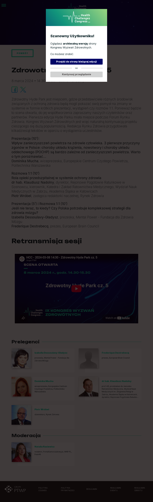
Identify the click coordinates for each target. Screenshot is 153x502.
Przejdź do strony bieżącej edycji (76, 61)
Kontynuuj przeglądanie (76, 74)
